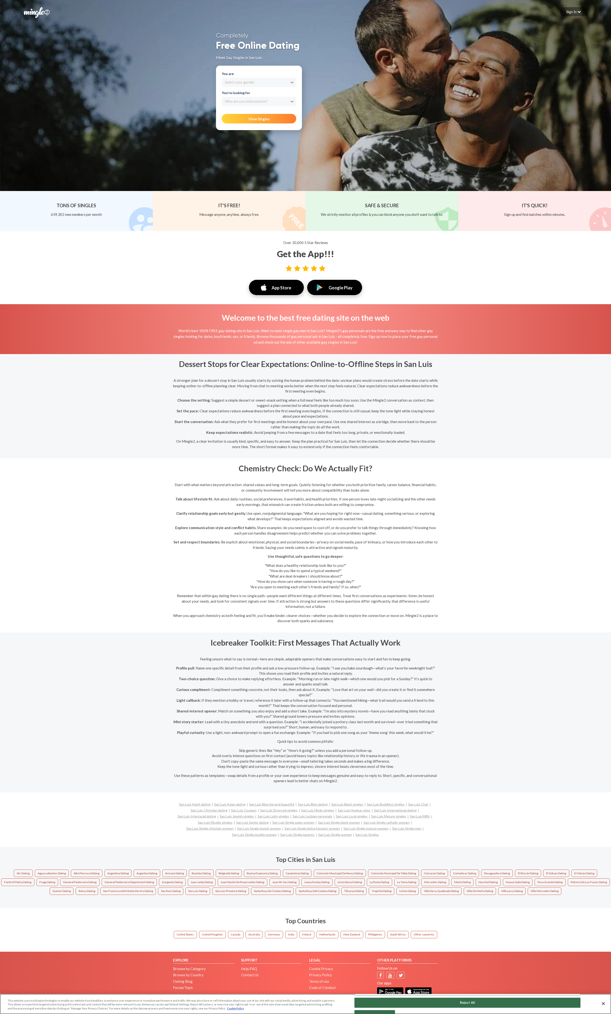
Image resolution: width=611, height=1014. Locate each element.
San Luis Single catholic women (386, 822)
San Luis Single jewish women (259, 828)
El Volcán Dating (584, 873)
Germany (274, 934)
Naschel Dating (488, 882)
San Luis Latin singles (273, 816)
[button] (573, 11)
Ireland (306, 934)
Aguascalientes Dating (52, 873)
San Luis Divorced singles (279, 810)
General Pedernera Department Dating (129, 882)
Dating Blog (183, 981)
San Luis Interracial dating (197, 816)
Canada (235, 934)
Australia (254, 934)
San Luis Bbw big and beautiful (271, 804)
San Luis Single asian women (293, 822)
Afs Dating (23, 873)
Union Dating (407, 891)
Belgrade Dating (229, 873)
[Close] (603, 1003)
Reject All (467, 1002)
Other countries (424, 934)
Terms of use (319, 981)
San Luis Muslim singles (215, 822)
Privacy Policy (320, 975)
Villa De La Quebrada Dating (441, 891)
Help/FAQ (249, 968)
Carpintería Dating (297, 873)
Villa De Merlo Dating (480, 891)
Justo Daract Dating (349, 882)
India (291, 934)
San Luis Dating (197, 891)
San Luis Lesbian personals (312, 816)
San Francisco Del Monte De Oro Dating (128, 891)
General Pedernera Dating (79, 882)
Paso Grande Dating (550, 882)
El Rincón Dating (528, 873)
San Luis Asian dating (230, 804)
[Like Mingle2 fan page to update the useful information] (380, 975)
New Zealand (351, 934)
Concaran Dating (434, 873)
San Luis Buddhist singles (386, 804)
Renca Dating (87, 891)
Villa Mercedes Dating (544, 891)
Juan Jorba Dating (202, 882)
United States (185, 934)
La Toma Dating (406, 882)
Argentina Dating (118, 873)
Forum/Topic (183, 987)
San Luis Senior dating (252, 822)
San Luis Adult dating (195, 804)
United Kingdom (212, 934)
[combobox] (258, 82)
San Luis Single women (335, 835)
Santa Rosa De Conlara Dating (272, 891)
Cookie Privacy (321, 968)
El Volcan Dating (556, 873)
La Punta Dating (379, 882)
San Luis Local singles (352, 816)
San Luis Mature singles (388, 816)
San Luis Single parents (297, 835)
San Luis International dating (395, 810)
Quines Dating (62, 891)
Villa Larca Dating (512, 891)
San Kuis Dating (170, 891)
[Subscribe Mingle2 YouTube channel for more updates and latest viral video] (390, 975)
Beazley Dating (201, 873)
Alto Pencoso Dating (86, 873)
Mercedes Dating (435, 882)
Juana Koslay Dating (316, 882)
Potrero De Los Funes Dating (589, 882)
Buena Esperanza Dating (262, 873)
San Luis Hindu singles (317, 810)
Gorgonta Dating (172, 882)
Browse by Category (189, 968)
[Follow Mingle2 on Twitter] (401, 975)
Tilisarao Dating (354, 891)
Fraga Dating (47, 882)
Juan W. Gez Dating (284, 882)
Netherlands (327, 934)
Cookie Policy (235, 1008)
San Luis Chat (418, 804)
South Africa (398, 934)
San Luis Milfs (420, 816)
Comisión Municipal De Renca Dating (339, 873)
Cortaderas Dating (464, 873)
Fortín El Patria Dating (17, 882)
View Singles (259, 119)
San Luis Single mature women (366, 828)
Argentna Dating (147, 873)
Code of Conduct (322, 987)
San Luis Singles (367, 835)
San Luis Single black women (339, 822)
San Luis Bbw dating (313, 804)
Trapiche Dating (381, 891)
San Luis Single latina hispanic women (312, 828)
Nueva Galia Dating (518, 882)
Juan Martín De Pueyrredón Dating (242, 882)
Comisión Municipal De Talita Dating (393, 873)
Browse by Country (188, 975)
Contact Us (250, 975)
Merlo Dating (462, 882)
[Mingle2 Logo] (37, 12)
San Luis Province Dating (230, 891)
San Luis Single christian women (209, 828)
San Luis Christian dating (209, 810)
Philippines (375, 934)
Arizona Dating (174, 873)
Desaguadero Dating (497, 873)
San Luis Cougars (244, 810)
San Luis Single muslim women (254, 835)
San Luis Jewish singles (237, 816)
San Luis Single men (406, 828)
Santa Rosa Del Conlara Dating (317, 891)
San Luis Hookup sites (354, 810)
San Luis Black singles (347, 804)
